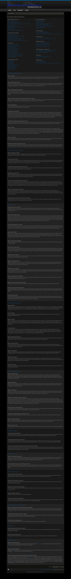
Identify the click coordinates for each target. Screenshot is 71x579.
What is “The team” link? (40, 28)
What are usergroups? (40, 22)
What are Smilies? (11, 62)
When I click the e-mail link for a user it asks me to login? (17, 40)
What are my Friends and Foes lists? (42, 37)
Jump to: (50, 566)
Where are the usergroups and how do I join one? (44, 23)
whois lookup (30, 557)
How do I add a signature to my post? (14, 46)
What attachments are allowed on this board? (43, 56)
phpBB (32, 571)
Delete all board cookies (49, 569)
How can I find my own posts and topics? (43, 46)
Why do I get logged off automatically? (14, 22)
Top (9, 79)
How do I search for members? (41, 45)
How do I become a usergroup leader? (42, 24)
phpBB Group (38, 543)
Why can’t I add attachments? (13, 51)
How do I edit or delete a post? (13, 45)
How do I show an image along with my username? (16, 38)
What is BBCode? (11, 60)
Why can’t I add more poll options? (13, 48)
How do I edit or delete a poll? (13, 49)
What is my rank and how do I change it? (14, 39)
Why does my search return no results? (42, 43)
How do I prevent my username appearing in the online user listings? (19, 23)
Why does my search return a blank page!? (43, 44)
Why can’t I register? (11, 29)
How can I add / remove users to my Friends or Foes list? (45, 38)
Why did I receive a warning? (12, 52)
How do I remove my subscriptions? (42, 52)
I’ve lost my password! (11, 24)
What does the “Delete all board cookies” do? (15, 30)
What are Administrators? (40, 20)
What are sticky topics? (12, 67)
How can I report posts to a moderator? (14, 53)
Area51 (13, 551)
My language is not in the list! (12, 37)
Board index (11, 13)
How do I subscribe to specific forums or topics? (44, 51)
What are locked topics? (12, 68)
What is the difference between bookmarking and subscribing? (46, 50)
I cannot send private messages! (41, 31)
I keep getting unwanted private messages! (43, 32)
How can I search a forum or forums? (42, 42)
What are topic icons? (11, 69)
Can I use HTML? (11, 61)
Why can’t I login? (11, 20)
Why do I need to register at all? (13, 21)
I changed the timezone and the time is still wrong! (16, 36)
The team (43, 569)
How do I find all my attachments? (41, 57)
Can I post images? (11, 63)
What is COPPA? (10, 28)
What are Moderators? (40, 21)
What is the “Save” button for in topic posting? (15, 54)
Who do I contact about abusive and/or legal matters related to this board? (48, 63)
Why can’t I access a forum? (12, 50)
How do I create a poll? (11, 47)
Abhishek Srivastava (40, 572)
